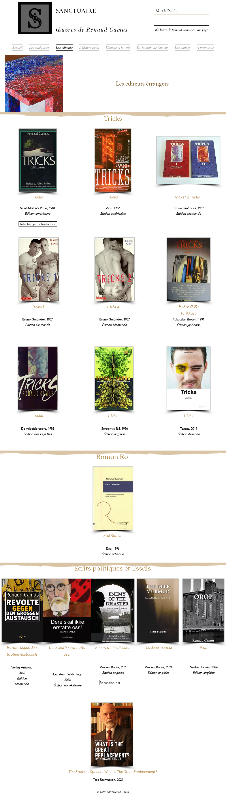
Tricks (188, 415)
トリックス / (188, 306)
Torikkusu (188, 313)
